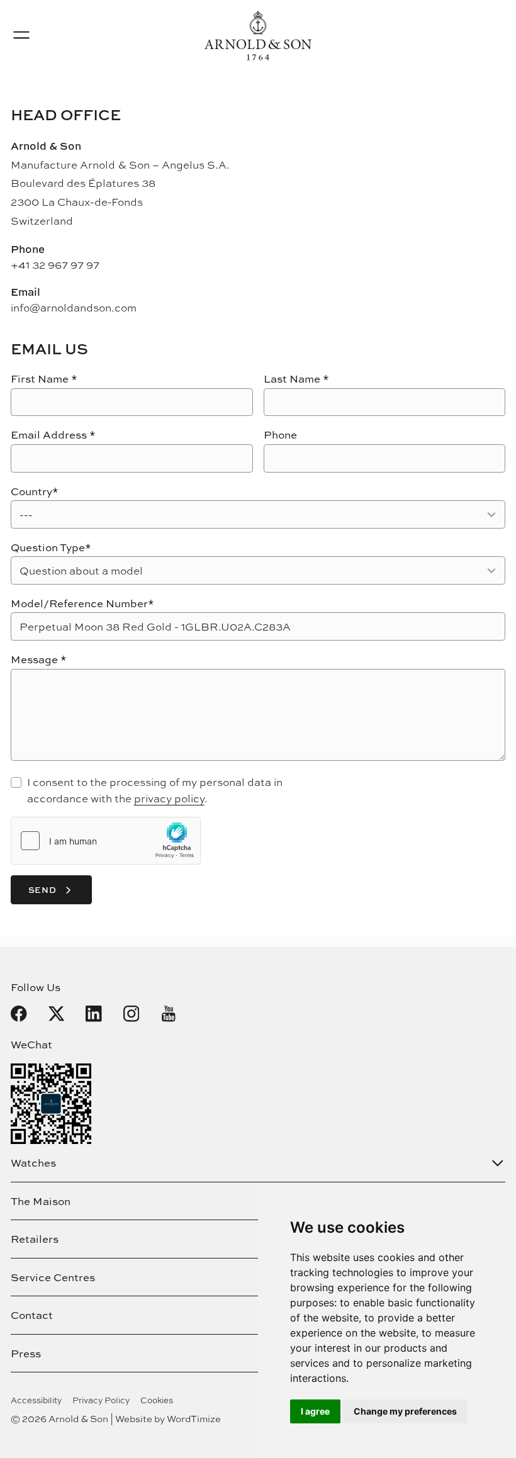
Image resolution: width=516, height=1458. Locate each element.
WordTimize (194, 1418)
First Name (44, 378)
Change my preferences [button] (405, 1411)
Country (35, 491)
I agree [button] (315, 1411)
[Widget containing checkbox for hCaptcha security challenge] (106, 841)
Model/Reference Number (82, 603)
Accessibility (36, 1400)
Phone (280, 434)
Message (39, 659)
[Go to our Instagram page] (131, 1014)
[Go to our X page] (56, 1014)
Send (42, 889)
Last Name (296, 378)
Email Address (53, 434)
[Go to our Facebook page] (19, 1014)
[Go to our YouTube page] (168, 1014)
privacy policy (169, 798)
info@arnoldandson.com (74, 307)
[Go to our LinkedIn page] (94, 1014)
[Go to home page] (258, 35)
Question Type (51, 547)
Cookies (156, 1400)
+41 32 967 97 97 (55, 264)
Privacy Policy (101, 1400)
